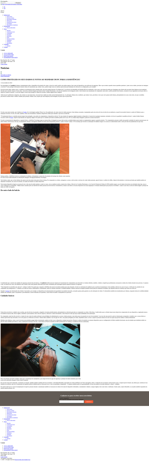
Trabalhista (9, 40)
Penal (8, 37)
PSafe (11, 117)
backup (7, 291)
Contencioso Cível (11, 31)
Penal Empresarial (5, 76)
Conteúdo (6, 44)
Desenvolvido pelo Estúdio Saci (22, 459)
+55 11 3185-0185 (8, 53)
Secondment (9, 43)
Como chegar (4, 64)
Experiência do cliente (11, 22)
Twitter (25, 112)
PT (4, 7)
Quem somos (9, 16)
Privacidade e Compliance (12, 24)
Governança (9, 23)
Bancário (9, 30)
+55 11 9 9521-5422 (9, 54)
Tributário (9, 41)
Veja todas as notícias (6, 75)
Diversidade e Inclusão (11, 19)
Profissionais (7, 26)
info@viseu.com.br (8, 56)
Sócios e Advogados (11, 27)
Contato (6, 47)
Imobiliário (9, 36)
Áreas (5, 29)
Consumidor (9, 33)
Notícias (8, 45)
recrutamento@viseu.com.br (11, 57)
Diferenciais (9, 20)
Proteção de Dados (11, 38)
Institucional (7, 15)
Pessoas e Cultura (10, 17)
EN (4, 8)
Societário (9, 34)
